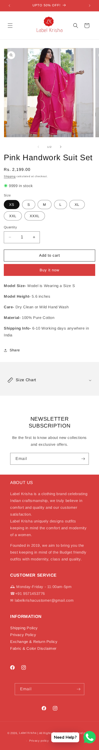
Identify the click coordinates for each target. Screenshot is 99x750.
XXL (12, 216)
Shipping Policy (24, 628)
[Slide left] (38, 146)
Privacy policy (39, 740)
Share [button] (15, 350)
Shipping (10, 176)
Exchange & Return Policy (33, 641)
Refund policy (82, 733)
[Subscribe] (83, 459)
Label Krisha (27, 732)
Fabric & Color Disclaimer (33, 648)
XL (77, 204)
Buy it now (49, 270)
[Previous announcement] (9, 5)
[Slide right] (60, 146)
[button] (10, 25)
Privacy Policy (23, 635)
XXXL (35, 216)
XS (11, 204)
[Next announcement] (89, 5)
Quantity (10, 227)
